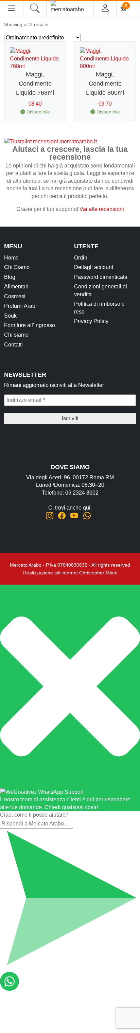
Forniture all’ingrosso (29, 325)
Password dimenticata (100, 277)
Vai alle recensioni (102, 209)
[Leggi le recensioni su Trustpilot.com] (50, 141)
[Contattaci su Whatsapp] (87, 516)
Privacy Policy (91, 321)
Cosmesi (14, 296)
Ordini (81, 258)
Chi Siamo (17, 267)
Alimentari (16, 286)
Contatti (13, 345)
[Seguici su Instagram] (49, 516)
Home (11, 258)
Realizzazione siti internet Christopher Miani (70, 572)
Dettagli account (93, 267)
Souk (10, 316)
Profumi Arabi (20, 306)
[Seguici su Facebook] (62, 516)
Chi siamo (16, 335)
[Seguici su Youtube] (74, 516)
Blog (9, 277)
